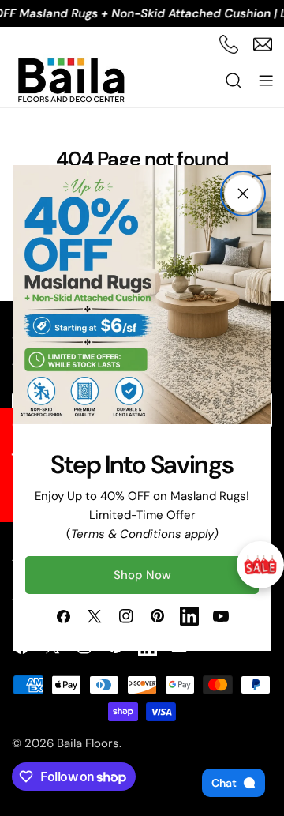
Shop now (142, 575)
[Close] (243, 193)
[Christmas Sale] (260, 564)
